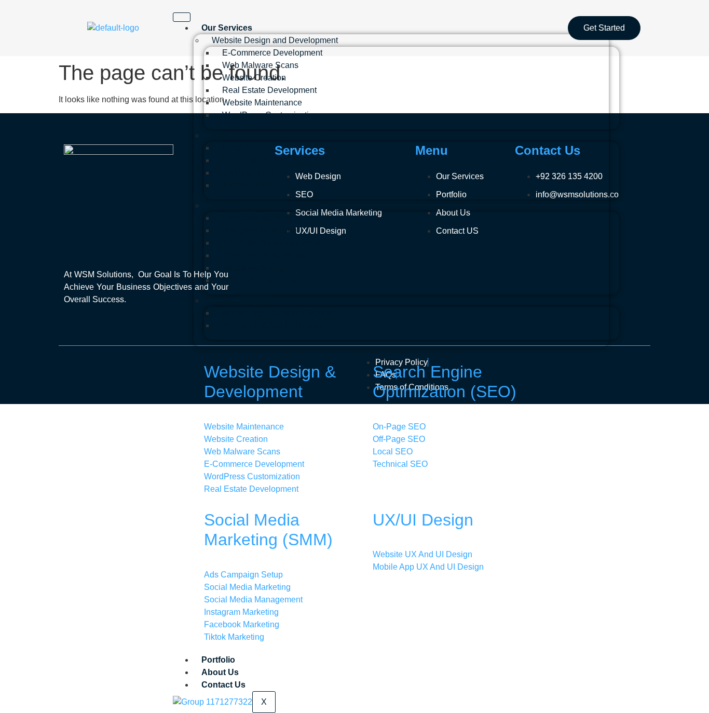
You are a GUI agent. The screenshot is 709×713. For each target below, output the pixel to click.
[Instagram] (158, 369)
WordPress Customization (270, 115)
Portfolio (218, 659)
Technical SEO (249, 185)
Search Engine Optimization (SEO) (276, 135)
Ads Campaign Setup (261, 280)
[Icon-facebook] (77, 369)
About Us (220, 672)
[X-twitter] (117, 369)
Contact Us (223, 684)
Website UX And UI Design (272, 325)
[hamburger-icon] (181, 17)
